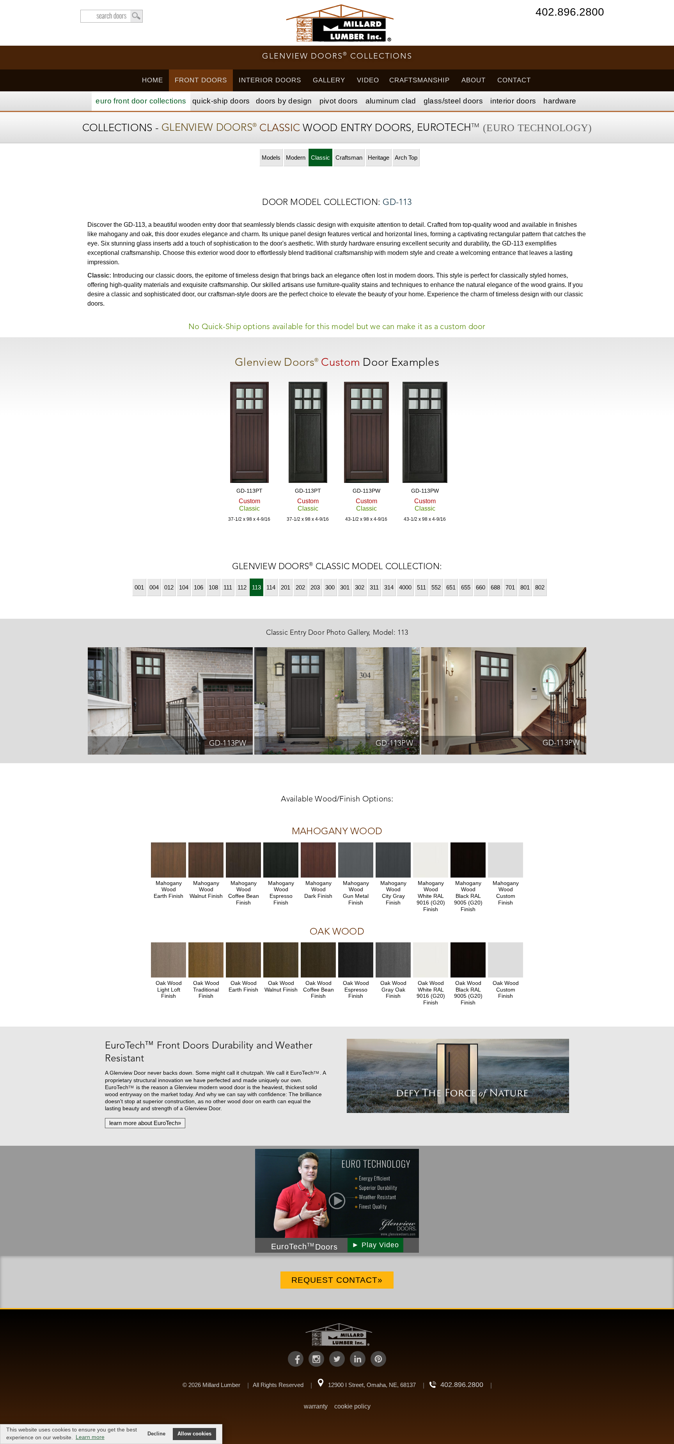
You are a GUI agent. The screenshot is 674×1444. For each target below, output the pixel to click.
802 (540, 587)
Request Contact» (337, 1279)
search (111, 16)
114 (270, 587)
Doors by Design (284, 101)
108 (213, 587)
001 (139, 587)
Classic (320, 157)
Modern (295, 157)
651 (451, 587)
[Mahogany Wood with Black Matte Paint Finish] (468, 860)
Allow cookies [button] (194, 1434)
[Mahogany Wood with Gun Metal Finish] (355, 860)
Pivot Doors (338, 101)
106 (198, 587)
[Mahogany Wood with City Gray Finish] (393, 860)
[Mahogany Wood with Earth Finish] (168, 860)
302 (359, 587)
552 (436, 587)
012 (169, 587)
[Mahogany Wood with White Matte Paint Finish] (430, 860)
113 (256, 587)
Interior (513, 101)
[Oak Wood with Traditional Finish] (205, 960)
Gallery (329, 80)
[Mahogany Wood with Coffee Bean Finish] (243, 860)
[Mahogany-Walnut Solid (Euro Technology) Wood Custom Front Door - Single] (249, 433)
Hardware (559, 101)
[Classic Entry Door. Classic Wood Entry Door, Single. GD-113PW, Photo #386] (336, 702)
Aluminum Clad (390, 101)
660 (480, 587)
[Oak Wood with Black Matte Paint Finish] (468, 960)
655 (465, 587)
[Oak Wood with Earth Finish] (243, 960)
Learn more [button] (90, 1437)
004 (154, 587)
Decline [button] (156, 1434)
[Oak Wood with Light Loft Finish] (168, 960)
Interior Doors (270, 80)
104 (183, 587)
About (473, 80)
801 (525, 587)
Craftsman (348, 157)
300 (330, 587)
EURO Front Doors (141, 101)
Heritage (378, 157)
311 (374, 587)
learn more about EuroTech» (145, 1123)
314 (389, 587)
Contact (514, 80)
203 (315, 587)
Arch (406, 157)
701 (510, 587)
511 (421, 587)
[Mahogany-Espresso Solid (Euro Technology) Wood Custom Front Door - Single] (307, 433)
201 (285, 587)
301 (344, 587)
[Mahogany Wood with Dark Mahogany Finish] (318, 860)
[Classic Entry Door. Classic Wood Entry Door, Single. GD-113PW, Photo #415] (503, 702)
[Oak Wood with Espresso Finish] (355, 960)
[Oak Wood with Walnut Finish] (280, 960)
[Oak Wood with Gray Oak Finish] (393, 960)
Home (152, 80)
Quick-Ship (221, 101)
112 (242, 587)
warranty (316, 1406)
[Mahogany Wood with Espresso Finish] (280, 860)
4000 (405, 587)
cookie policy (352, 1406)
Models (271, 157)
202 (300, 587)
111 (227, 587)
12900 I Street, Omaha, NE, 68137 (372, 1385)
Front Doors (201, 80)
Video (368, 80)
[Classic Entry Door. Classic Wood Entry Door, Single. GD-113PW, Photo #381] (170, 702)
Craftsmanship (419, 80)
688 (495, 587)
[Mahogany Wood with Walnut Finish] (205, 860)
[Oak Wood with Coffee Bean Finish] (318, 960)
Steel (453, 101)
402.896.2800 (570, 13)
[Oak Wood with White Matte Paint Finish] (430, 960)
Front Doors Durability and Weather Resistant (208, 1052)
